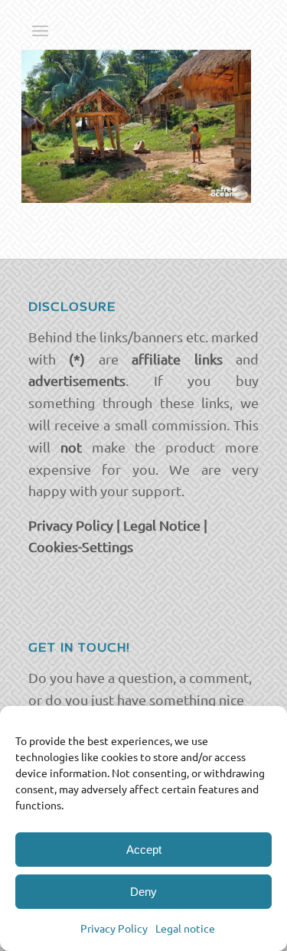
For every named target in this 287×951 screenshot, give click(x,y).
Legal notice (185, 928)
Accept (143, 849)
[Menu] (40, 30)
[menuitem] (40, 30)
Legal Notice (162, 525)
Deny (143, 891)
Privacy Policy (114, 928)
